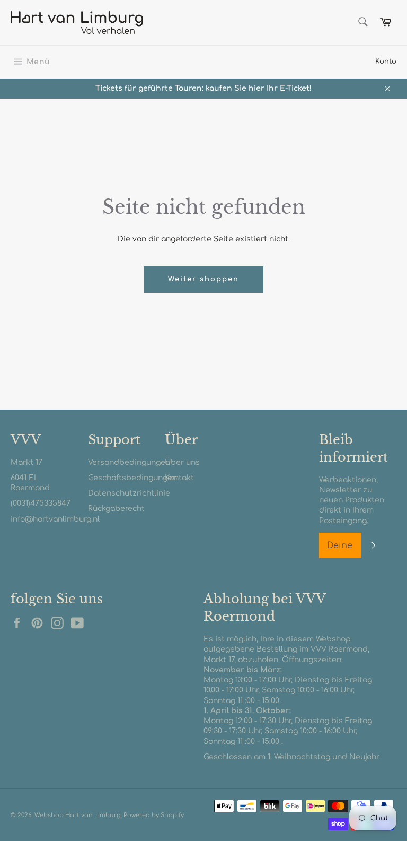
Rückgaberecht (116, 509)
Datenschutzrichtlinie (129, 493)
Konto (385, 61)
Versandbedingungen (129, 462)
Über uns (182, 462)
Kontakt (179, 478)
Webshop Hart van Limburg (77, 815)
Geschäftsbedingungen (132, 478)
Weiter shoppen (203, 279)
